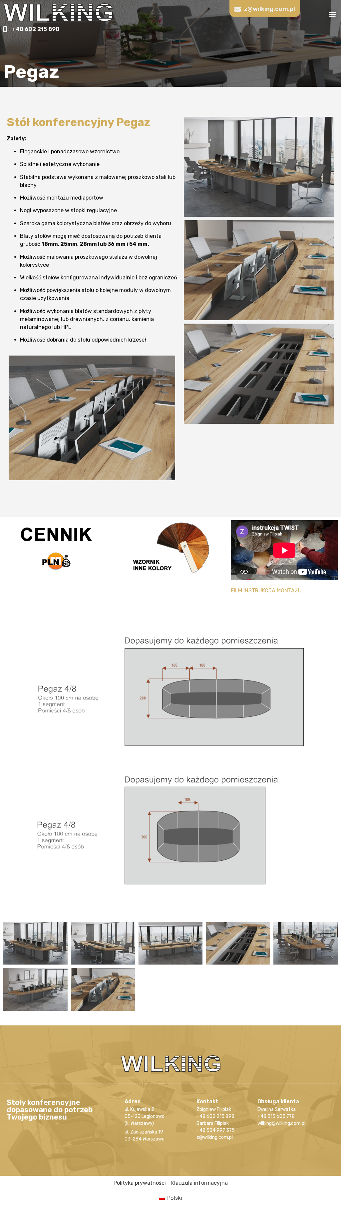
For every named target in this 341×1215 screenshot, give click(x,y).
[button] (332, 14)
